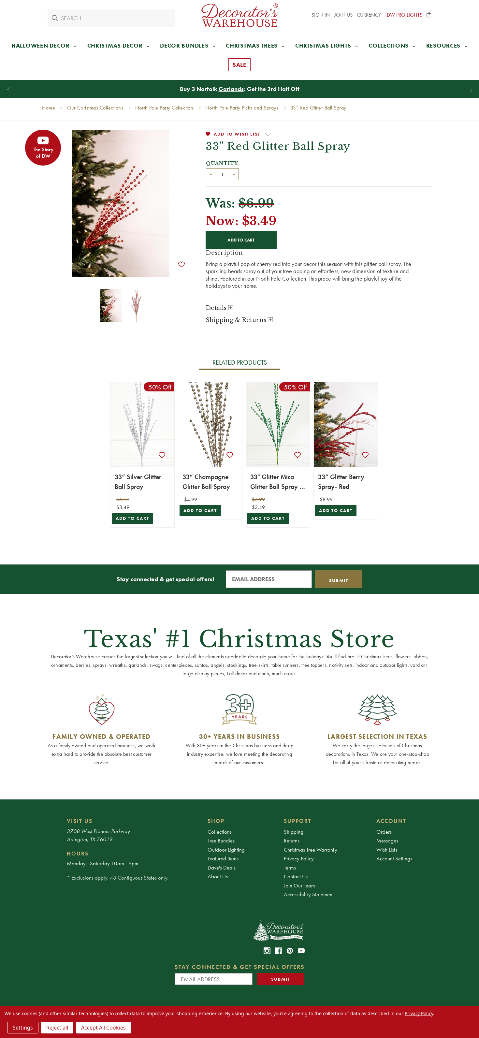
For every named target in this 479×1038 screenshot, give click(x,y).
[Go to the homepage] (239, 15)
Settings (23, 1027)
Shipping (293, 831)
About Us (218, 876)
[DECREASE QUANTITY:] (210, 173)
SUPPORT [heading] (298, 821)
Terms (290, 867)
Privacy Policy (299, 858)
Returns (291, 840)
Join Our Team (299, 885)
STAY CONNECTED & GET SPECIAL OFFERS (240, 967)
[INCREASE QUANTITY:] (234, 173)
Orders (384, 831)
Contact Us (296, 876)
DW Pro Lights (404, 14)
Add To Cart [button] (132, 518)
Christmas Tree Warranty (310, 849)
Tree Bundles (221, 840)
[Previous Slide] (8, 89)
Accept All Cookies (103, 1027)
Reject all (57, 1027)
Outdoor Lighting (226, 849)
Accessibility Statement (309, 894)
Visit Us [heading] (80, 821)
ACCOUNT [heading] (391, 821)
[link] (267, 950)
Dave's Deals (222, 867)
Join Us (343, 14)
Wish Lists (386, 849)
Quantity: (222, 163)
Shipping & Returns (237, 320)
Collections (220, 831)
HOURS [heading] (78, 853)
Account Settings (394, 858)
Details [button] (217, 308)
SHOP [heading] (216, 821)
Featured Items (223, 858)
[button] (429, 15)
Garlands (231, 89)
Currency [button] (369, 14)
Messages (387, 840)
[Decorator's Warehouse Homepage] (278, 929)
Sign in (321, 14)
